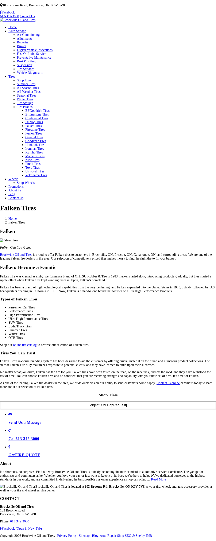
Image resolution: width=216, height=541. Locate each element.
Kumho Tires (34, 152)
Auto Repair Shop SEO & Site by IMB (126, 535)
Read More (158, 479)
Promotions (16, 186)
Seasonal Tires (26, 95)
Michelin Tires (35, 156)
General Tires (34, 137)
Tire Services (25, 69)
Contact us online (168, 383)
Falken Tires (33, 126)
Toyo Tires (32, 167)
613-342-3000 (9, 16)
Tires (11, 76)
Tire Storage (25, 103)
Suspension (24, 65)
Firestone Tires (35, 129)
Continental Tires (36, 118)
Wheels (13, 179)
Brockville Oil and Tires (16, 254)
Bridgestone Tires (37, 114)
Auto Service (17, 31)
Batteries (22, 42)
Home (12, 27)
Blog (11, 194)
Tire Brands (24, 107)
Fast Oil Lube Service (31, 53)
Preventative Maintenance (34, 57)
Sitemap (84, 535)
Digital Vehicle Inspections (35, 50)
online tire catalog (25, 345)
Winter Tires (25, 99)
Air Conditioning (28, 34)
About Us (15, 190)
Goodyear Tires (35, 141)
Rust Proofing (26, 61)
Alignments (24, 38)
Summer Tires (26, 84)
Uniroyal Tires (35, 171)
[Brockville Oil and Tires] (17, 20)
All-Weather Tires (28, 91)
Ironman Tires (34, 148)
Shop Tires (24, 80)
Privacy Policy (67, 535)
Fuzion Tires (33, 133)
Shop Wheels (26, 182)
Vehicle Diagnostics (30, 72)
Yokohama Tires (36, 175)
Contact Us (27, 16)
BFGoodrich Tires (37, 110)
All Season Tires (28, 88)
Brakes (21, 46)
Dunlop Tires (34, 122)
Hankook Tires (35, 145)
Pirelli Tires (32, 164)
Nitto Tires (32, 160)
